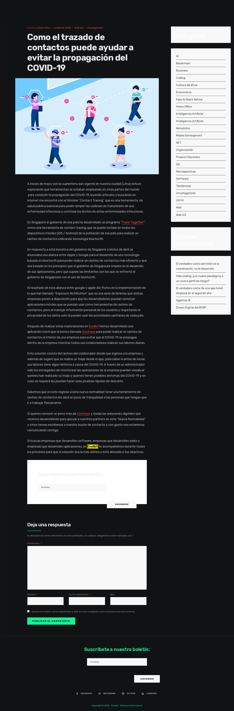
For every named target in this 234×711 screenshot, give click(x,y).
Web (112, 594)
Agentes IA (183, 300)
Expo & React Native (189, 99)
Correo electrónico (80, 594)
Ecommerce (184, 92)
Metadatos (183, 128)
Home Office (184, 106)
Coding (180, 78)
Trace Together (133, 222)
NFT (178, 142)
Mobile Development (189, 135)
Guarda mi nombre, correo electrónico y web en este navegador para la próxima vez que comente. (83, 611)
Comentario (34, 543)
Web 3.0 (181, 214)
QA (178, 164)
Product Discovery (188, 157)
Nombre (32, 594)
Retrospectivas (186, 171)
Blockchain (183, 63)
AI (177, 56)
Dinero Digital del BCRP (191, 307)
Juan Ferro (44, 28)
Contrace (88, 332)
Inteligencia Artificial (189, 113)
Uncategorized (95, 28)
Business (182, 70)
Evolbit (94, 326)
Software (182, 178)
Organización (184, 150)
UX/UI (180, 200)
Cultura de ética (186, 85)
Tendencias (183, 186)
